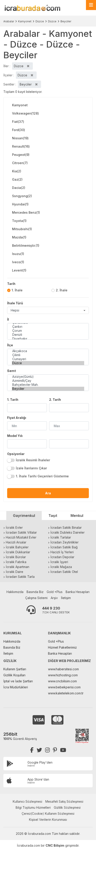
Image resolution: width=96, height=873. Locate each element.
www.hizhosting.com (63, 675)
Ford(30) (18, 130)
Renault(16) (21, 146)
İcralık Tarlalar (60, 537)
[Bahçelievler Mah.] (48, 385)
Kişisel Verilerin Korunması (48, 819)
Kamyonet (24, 21)
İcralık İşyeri (59, 562)
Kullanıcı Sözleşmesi (27, 801)
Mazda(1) (19, 237)
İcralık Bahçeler (17, 547)
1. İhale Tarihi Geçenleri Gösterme (42, 476)
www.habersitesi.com (63, 669)
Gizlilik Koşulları (14, 675)
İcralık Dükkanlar (18, 552)
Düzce (39, 21)
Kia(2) (16, 171)
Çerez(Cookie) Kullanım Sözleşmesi (48, 813)
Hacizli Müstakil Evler (21, 537)
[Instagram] (47, 750)
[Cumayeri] (48, 359)
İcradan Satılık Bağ (64, 547)
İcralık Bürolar (16, 557)
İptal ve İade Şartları (18, 681)
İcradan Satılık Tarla (20, 577)
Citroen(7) (20, 163)
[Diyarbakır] (48, 339)
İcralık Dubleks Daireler (67, 532)
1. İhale (17, 290)
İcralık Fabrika (16, 562)
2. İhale (61, 290)
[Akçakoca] (48, 351)
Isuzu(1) (18, 254)
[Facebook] (31, 750)
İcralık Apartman (17, 567)
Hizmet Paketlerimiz (62, 647)
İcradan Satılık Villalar (21, 532)
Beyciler (66, 21)
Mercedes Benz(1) (26, 212)
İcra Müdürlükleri (15, 687)
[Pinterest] (55, 750)
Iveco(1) (18, 262)
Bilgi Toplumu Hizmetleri (33, 807)
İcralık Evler (14, 527)
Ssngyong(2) (22, 196)
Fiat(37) (18, 121)
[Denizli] (48, 335)
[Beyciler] (48, 389)
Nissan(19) (20, 138)
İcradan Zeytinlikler (64, 542)
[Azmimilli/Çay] (48, 381)
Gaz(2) (17, 179)
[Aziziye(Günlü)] (48, 377)
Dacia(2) (18, 188)
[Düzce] (48, 363)
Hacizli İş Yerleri (62, 552)
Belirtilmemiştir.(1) (25, 245)
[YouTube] (63, 750)
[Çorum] (48, 331)
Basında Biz (35, 592)
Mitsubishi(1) (22, 229)
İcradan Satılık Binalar (66, 527)
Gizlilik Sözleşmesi (67, 807)
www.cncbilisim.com (62, 681)
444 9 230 (51, 608)
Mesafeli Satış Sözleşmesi (64, 801)
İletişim (66, 598)
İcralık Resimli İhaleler (33, 460)
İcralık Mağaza (61, 567)
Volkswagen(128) (25, 113)
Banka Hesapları (78, 592)
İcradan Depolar (62, 557)
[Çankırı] (48, 327)
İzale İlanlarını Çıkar (31, 468)
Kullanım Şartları (14, 669)
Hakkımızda (14, 592)
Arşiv (54, 598)
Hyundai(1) (20, 204)
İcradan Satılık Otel (64, 572)
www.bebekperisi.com (64, 687)
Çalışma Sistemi (36, 598)
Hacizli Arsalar (16, 542)
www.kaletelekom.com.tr (65, 693)
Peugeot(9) (20, 155)
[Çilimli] (48, 355)
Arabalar (8, 21)
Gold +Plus (55, 592)
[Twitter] (39, 750)
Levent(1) (19, 270)
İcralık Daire (14, 572)
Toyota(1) (19, 221)
